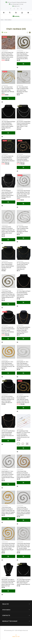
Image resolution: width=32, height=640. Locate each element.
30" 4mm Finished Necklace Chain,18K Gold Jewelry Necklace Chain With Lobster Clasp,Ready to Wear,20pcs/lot (23, 330)
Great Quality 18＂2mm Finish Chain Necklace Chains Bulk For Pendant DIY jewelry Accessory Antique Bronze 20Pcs (23, 55)
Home (2, 19)
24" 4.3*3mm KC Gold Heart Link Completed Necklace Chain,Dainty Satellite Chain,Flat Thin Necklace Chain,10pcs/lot (23, 159)
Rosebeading (5, 50)
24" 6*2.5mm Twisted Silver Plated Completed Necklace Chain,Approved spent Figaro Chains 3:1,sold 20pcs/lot (23, 124)
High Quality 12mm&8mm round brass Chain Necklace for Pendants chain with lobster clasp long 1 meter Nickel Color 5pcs (8, 582)
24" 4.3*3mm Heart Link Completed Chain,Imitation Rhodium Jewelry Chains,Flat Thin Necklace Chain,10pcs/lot (8, 330)
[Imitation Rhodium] (18, 443)
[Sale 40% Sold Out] (8, 146)
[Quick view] (17, 67)
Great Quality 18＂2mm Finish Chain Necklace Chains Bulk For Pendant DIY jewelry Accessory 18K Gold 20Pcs (8, 365)
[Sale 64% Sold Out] (8, 42)
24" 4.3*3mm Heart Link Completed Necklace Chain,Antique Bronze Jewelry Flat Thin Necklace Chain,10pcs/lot (8, 159)
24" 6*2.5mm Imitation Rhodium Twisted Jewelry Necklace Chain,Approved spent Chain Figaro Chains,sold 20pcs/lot (8, 399)
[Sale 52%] (8, 77)
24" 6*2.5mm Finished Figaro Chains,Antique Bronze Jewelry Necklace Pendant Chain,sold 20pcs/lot (8, 266)
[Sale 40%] (23, 180)
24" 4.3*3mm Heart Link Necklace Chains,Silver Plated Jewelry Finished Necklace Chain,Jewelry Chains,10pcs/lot (7, 55)
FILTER (5, 32)
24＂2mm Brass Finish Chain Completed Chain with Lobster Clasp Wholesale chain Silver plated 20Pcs (22, 90)
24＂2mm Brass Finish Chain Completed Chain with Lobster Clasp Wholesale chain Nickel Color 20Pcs (22, 230)
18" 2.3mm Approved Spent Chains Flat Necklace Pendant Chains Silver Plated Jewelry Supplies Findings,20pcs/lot (8, 124)
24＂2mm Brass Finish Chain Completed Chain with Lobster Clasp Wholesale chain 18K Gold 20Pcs (8, 90)
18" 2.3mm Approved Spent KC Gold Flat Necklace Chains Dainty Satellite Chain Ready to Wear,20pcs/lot (23, 294)
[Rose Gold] (27, 443)
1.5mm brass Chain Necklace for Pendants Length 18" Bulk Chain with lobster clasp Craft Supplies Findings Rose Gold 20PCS (23, 474)
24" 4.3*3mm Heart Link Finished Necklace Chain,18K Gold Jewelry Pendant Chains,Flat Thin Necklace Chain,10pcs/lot (23, 399)
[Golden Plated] (22, 443)
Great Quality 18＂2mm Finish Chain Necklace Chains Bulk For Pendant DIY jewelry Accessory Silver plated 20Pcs (23, 365)
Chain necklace (8, 19)
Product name (13, 633)
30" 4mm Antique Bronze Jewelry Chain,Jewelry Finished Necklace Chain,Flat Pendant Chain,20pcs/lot (23, 266)
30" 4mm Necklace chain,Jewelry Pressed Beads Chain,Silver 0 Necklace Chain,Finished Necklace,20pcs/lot (7, 194)
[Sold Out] (23, 77)
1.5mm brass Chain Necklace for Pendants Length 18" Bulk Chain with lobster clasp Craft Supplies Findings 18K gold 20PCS (8, 510)
